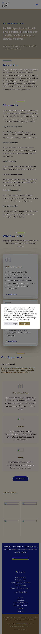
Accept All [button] (24, 324)
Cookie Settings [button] (11, 324)
